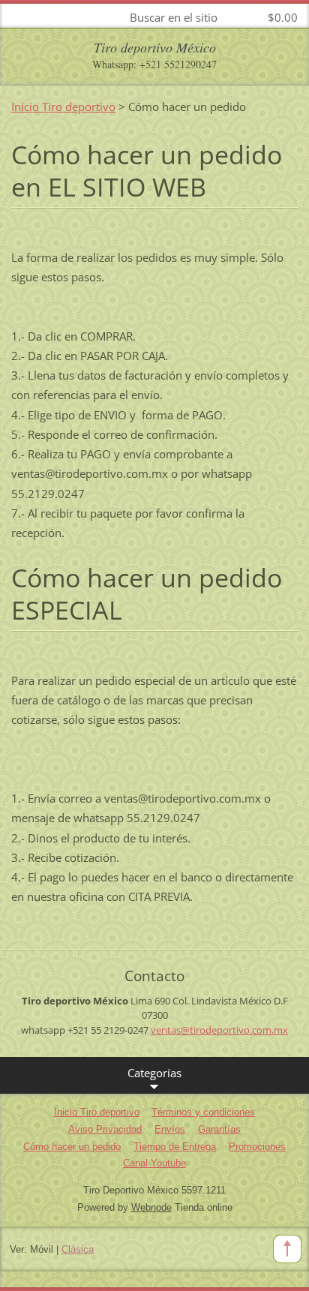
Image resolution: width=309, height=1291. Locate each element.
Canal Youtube (154, 1163)
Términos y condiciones (203, 1112)
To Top (287, 1249)
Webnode (151, 1207)
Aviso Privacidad (105, 1129)
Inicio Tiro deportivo (63, 106)
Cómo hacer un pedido (72, 1146)
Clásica (78, 1249)
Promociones (257, 1146)
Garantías (219, 1129)
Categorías (155, 1072)
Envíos (169, 1129)
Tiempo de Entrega (175, 1146)
